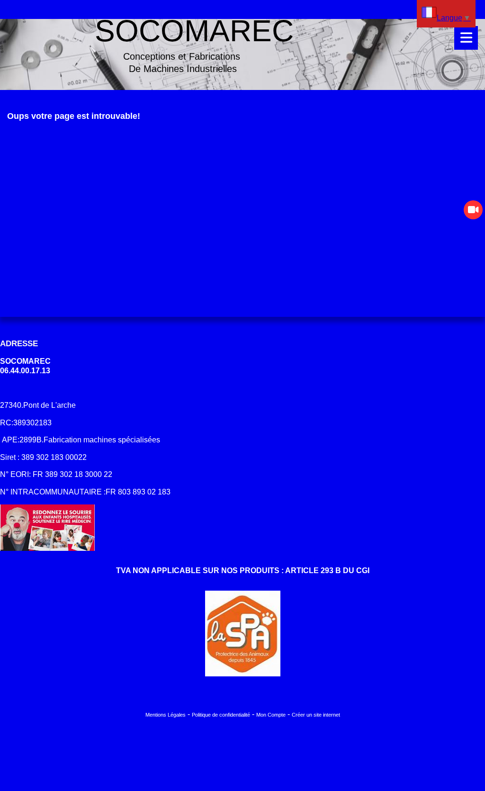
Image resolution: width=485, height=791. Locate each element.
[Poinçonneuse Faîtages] (473, 209)
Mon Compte (271, 715)
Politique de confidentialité (221, 715)
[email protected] (30, 388)
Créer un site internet (316, 715)
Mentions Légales (165, 715)
